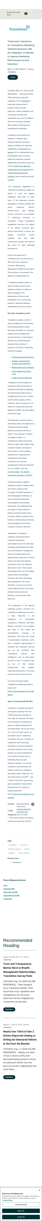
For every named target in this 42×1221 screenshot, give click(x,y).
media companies (24, 853)
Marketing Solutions (15, 849)
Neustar (26, 849)
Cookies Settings (21, 1204)
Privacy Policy (8, 1200)
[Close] (39, 1190)
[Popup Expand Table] (32, 804)
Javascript (7, 899)
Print (5, 885)
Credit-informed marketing (22, 378)
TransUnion (12, 72)
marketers (12, 853)
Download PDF (9, 889)
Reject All (21, 1211)
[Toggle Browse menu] (34, 13)
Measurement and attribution (23, 368)
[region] (21, 1204)
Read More (9, 1009)
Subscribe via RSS (10, 892)
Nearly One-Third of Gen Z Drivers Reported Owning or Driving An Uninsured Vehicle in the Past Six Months (20, 1037)
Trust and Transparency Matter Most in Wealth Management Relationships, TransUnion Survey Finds (19, 970)
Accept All (21, 1217)
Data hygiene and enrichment (23, 357)
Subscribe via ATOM (11, 896)
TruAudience (25, 101)
